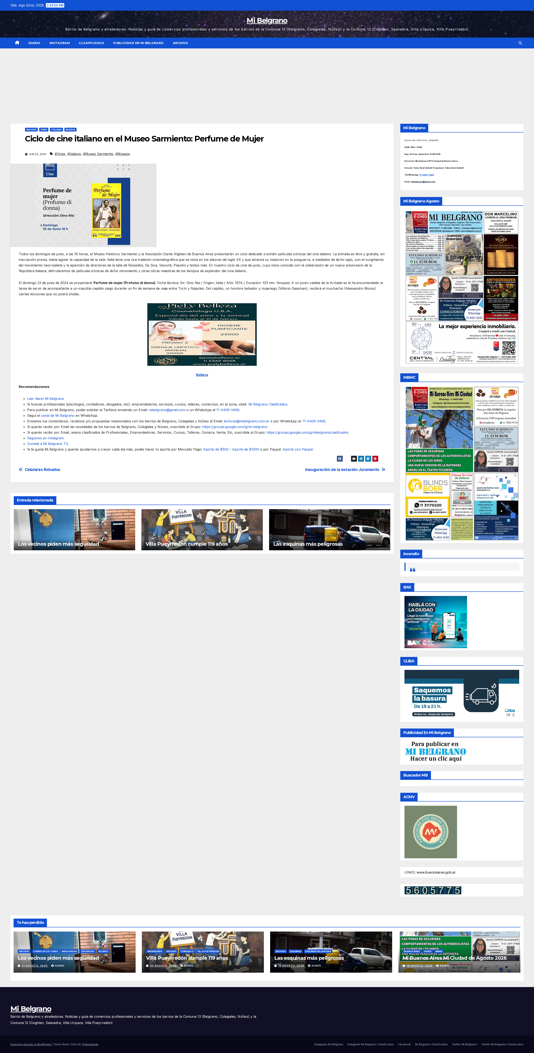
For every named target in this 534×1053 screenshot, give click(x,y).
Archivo (180, 43)
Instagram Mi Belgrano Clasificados (371, 1044)
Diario (34, 43)
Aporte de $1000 (245, 449)
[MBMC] (461, 463)
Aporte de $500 (215, 449)
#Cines (60, 154)
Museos (70, 129)
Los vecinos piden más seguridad (58, 544)
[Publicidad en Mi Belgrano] (435, 751)
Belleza (202, 375)
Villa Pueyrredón (208, 951)
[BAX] (435, 622)
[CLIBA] (461, 694)
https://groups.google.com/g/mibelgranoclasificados (306, 432)
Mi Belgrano (267, 20)
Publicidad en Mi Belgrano (138, 43)
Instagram (60, 43)
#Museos (122, 154)
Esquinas (295, 951)
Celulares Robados (42, 469)
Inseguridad (69, 951)
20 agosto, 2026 (163, 965)
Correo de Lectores (45, 951)
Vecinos (103, 951)
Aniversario (154, 951)
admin (59, 965)
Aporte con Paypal (297, 449)
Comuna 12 (187, 951)
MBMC (439, 951)
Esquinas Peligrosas (318, 951)
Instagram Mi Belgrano (328, 1044)
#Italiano (74, 154)
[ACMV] (430, 832)
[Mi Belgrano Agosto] (461, 287)
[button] (520, 43)
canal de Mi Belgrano (57, 415)
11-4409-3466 (227, 410)
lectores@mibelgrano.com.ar (246, 421)
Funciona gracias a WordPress (31, 1044)
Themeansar (90, 1044)
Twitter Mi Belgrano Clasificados (502, 1044)
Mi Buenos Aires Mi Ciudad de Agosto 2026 (454, 958)
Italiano (56, 129)
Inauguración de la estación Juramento (342, 469)
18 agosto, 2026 (420, 965)
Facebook (404, 1044)
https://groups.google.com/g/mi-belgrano (234, 427)
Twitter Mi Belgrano (464, 1044)
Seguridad (87, 951)
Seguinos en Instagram (45, 438)
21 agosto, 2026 (35, 965)
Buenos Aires (412, 951)
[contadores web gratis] (432, 890)
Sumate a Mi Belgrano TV (47, 444)
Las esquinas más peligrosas (308, 544)
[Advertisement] (267, 80)
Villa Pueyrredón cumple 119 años (187, 544)
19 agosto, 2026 (291, 965)
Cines (43, 129)
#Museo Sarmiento (98, 154)
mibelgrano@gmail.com (167, 410)
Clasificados (91, 43)
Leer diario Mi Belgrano (45, 398)
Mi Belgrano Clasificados (266, 404)
